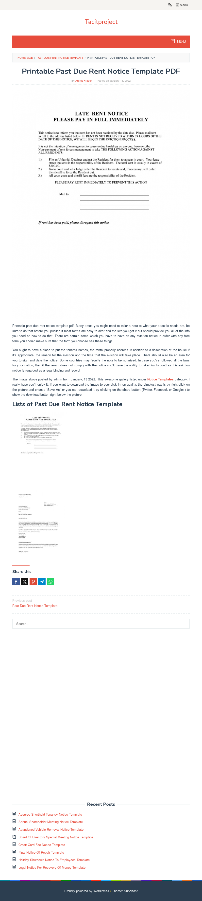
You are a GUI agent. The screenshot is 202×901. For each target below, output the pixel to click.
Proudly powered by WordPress (86, 890)
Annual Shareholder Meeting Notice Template (50, 821)
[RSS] (170, 5)
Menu (183, 4)
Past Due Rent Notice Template (34, 603)
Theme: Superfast (125, 890)
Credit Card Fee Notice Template (41, 844)
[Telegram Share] (42, 581)
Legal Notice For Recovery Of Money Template (51, 867)
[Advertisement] (49, 718)
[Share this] (16, 581)
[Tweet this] (24, 581)
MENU (181, 41)
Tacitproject (101, 22)
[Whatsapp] (50, 581)
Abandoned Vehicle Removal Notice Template (51, 829)
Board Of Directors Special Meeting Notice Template (55, 837)
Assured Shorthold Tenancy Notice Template (50, 814)
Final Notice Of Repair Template (41, 852)
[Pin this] (33, 581)
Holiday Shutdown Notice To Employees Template (54, 859)
